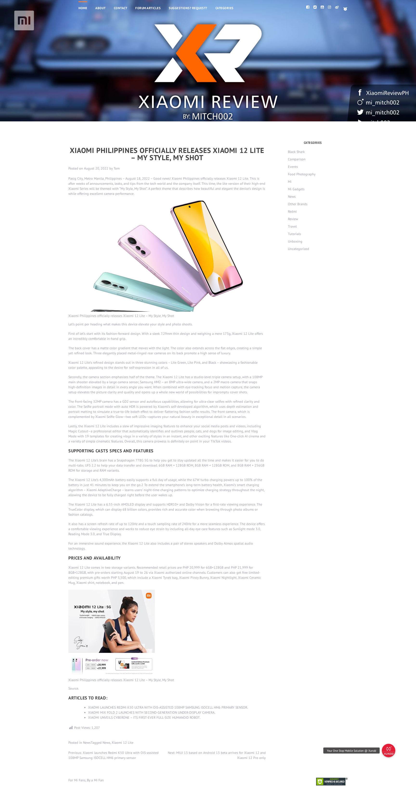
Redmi (292, 211)
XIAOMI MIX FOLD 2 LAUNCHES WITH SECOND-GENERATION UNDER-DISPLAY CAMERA (151, 712)
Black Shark (296, 152)
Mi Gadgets (296, 189)
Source (73, 688)
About (100, 8)
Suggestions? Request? (188, 8)
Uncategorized (298, 249)
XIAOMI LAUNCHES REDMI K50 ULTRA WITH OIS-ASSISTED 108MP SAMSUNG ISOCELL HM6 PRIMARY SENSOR (167, 707)
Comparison (297, 159)
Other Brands (297, 204)
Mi (290, 181)
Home (82, 8)
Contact (120, 8)
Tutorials (294, 234)
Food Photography (302, 174)
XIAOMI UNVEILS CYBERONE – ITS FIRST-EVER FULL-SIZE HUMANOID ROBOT (144, 717)
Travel (292, 226)
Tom (117, 168)
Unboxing (295, 241)
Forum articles (148, 8)
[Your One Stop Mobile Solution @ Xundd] (388, 750)
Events (293, 167)
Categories (224, 8)
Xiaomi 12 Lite (122, 742)
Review (293, 219)
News (87, 742)
